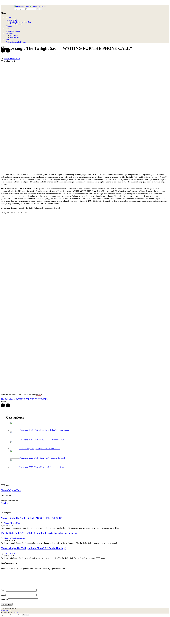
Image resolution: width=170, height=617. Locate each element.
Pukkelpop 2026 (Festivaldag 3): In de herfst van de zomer (44, 430)
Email (3, 595)
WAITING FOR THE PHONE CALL (32, 399)
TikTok (24, 212)
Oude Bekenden (16, 24)
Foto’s (8, 39)
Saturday (15, 612)
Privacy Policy (6, 610)
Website (4, 599)
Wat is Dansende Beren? (16, 42)
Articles (4, 503)
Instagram (5, 212)
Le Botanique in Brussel (49, 208)
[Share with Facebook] (3, 51)
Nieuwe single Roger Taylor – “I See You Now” (39, 448)
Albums (9, 26)
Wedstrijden (14, 37)
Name (3, 590)
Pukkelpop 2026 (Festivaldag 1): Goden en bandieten (41, 467)
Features (9, 33)
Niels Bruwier (10, 553)
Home (8, 17)
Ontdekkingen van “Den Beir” (20, 22)
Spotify (39, 394)
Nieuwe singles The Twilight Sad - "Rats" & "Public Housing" (33, 548)
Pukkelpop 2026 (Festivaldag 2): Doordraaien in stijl (41, 439)
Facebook (15, 212)
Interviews (14, 35)
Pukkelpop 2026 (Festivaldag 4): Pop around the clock (42, 458)
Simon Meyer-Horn (11, 490)
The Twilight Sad (8, 399)
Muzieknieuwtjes (13, 31)
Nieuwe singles (12, 20)
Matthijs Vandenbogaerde (14, 538)
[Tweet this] (8, 51)
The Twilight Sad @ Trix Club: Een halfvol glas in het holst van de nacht (39, 533)
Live (7, 28)
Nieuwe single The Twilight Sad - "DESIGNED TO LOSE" (31, 518)
